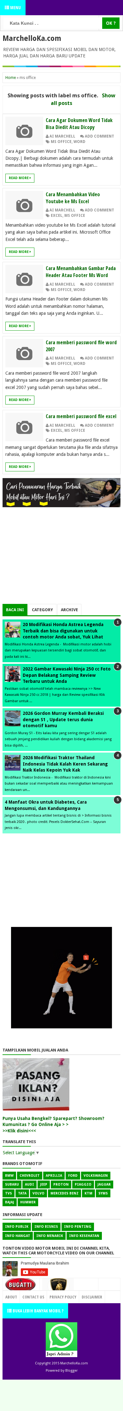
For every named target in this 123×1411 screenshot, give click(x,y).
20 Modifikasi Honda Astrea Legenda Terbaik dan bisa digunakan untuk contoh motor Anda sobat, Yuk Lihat (63, 630)
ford (73, 1176)
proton (61, 1184)
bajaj (9, 1202)
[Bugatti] (21, 1287)
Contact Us (85, 1295)
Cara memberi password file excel (81, 416)
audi (29, 1184)
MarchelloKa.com (32, 38)
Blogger (71, 1371)
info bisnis (46, 1227)
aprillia (54, 1176)
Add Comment (99, 136)
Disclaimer (92, 1297)
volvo (38, 1193)
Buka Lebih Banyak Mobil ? (37, 1311)
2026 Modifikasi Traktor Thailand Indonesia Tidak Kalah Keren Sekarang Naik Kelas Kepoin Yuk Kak (65, 764)
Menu (15, 7)
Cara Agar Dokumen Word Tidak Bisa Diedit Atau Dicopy (79, 124)
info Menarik (49, 1236)
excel (56, 215)
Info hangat (17, 1236)
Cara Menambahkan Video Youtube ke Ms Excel (73, 198)
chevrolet (30, 1176)
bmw (9, 1176)
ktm (88, 1193)
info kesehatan (84, 1236)
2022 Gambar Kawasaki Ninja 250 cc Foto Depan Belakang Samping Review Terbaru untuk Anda (67, 675)
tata (22, 1193)
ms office (61, 141)
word (79, 141)
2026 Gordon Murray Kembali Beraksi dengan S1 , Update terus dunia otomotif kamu (63, 719)
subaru (12, 1184)
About (11, 1297)
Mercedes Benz (64, 1193)
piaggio (83, 1184)
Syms (103, 1193)
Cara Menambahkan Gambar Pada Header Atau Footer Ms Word (81, 272)
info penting (77, 1227)
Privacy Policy (63, 1297)
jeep (43, 1184)
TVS (8, 1193)
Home (10, 77)
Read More (19, 178)
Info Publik (16, 1227)
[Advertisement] (61, 559)
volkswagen (96, 1176)
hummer (28, 1202)
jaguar (104, 1184)
